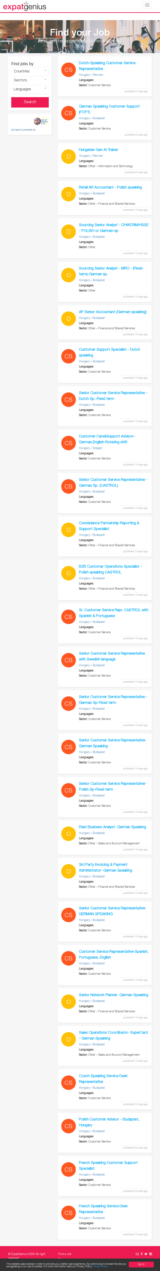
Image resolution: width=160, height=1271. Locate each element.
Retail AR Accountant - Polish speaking (110, 188)
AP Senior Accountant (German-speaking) (112, 312)
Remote (98, 75)
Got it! (141, 1264)
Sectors (20, 80)
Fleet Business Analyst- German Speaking (112, 827)
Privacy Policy (100, 1266)
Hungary (84, 75)
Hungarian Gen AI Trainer (98, 150)
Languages (22, 89)
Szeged (97, 448)
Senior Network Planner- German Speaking (113, 995)
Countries (22, 71)
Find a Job (64, 1254)
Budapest (99, 118)
